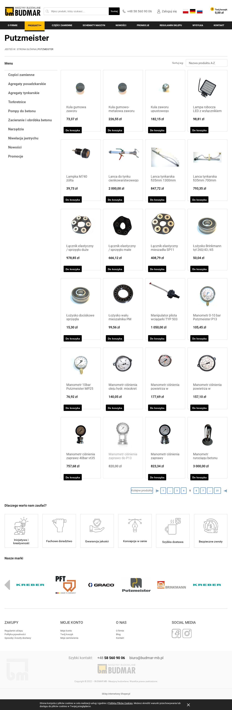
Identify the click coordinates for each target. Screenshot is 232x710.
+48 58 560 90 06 (139, 11)
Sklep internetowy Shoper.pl (116, 693)
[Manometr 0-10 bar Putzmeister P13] (207, 296)
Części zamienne (21, 75)
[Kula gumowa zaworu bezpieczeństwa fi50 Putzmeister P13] (81, 88)
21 (217, 490)
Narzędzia (16, 129)
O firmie (120, 630)
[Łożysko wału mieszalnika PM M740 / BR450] (123, 296)
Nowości (15, 147)
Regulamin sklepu (14, 630)
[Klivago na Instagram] (187, 633)
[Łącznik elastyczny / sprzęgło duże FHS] (81, 227)
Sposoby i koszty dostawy (18, 638)
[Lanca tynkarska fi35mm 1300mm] (165, 157)
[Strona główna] (23, 11)
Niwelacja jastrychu (23, 138)
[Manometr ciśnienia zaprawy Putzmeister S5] (165, 435)
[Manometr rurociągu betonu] (207, 435)
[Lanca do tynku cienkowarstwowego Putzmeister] (123, 157)
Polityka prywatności (15, 634)
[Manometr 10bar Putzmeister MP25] (81, 365)
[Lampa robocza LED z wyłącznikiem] (207, 88)
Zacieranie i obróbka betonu (30, 120)
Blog (118, 634)
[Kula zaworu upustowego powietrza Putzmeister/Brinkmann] (165, 88)
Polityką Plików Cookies (120, 703)
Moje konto (66, 630)
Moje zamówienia (69, 638)
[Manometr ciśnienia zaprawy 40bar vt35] (81, 435)
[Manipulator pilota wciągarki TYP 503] (165, 296)
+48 (111, 658)
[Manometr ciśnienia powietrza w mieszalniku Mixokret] (207, 365)
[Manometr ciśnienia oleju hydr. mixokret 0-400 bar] (123, 365)
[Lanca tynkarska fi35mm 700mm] (207, 157)
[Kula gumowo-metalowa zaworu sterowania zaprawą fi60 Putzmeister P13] (123, 88)
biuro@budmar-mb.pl (146, 658)
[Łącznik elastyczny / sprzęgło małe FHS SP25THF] (123, 227)
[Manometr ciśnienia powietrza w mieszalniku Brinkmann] (165, 365)
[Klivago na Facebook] (176, 633)
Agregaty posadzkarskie (27, 84)
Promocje (15, 156)
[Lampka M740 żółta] (81, 157)
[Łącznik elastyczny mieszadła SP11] (165, 227)
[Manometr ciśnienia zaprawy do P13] (123, 435)
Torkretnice (17, 102)
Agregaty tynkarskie (23, 93)
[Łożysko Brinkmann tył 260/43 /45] (207, 227)
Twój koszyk (66, 634)
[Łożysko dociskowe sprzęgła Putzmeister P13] (81, 296)
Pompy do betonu (22, 111)
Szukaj (114, 11)
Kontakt (120, 638)
